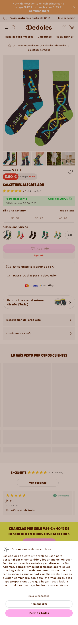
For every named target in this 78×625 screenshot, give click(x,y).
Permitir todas (39, 613)
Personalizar (39, 604)
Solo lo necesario (39, 595)
